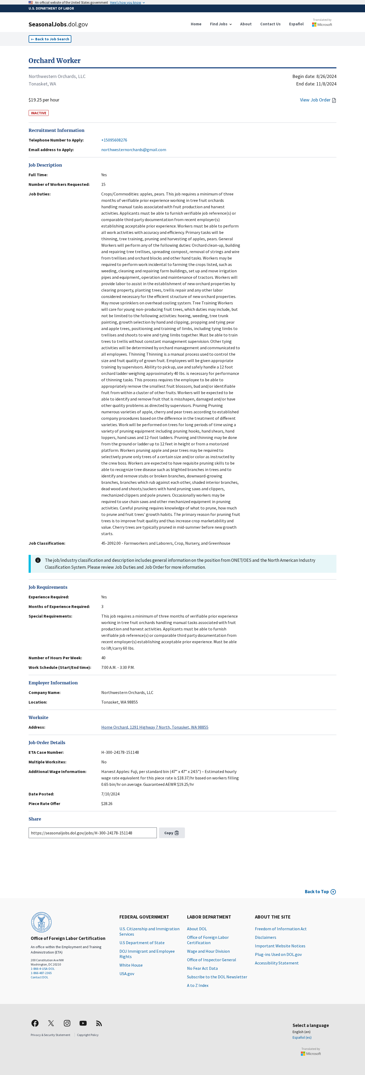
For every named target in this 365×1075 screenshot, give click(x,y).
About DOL (197, 928)
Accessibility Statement (277, 963)
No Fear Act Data (202, 968)
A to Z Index (197, 985)
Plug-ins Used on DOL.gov (278, 954)
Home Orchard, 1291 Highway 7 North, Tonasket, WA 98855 (154, 727)
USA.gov (126, 973)
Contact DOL (39, 977)
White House (131, 965)
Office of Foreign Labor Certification (208, 940)
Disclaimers (265, 937)
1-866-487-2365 (41, 973)
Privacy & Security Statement (50, 1035)
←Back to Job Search (50, 39)
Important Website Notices (280, 945)
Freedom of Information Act (281, 928)
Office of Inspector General (211, 959)
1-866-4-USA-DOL (43, 969)
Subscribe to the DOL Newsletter (217, 976)
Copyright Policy (88, 1035)
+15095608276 (114, 140)
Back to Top (317, 891)
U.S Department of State (142, 942)
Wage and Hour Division (208, 951)
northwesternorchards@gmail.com (133, 149)
